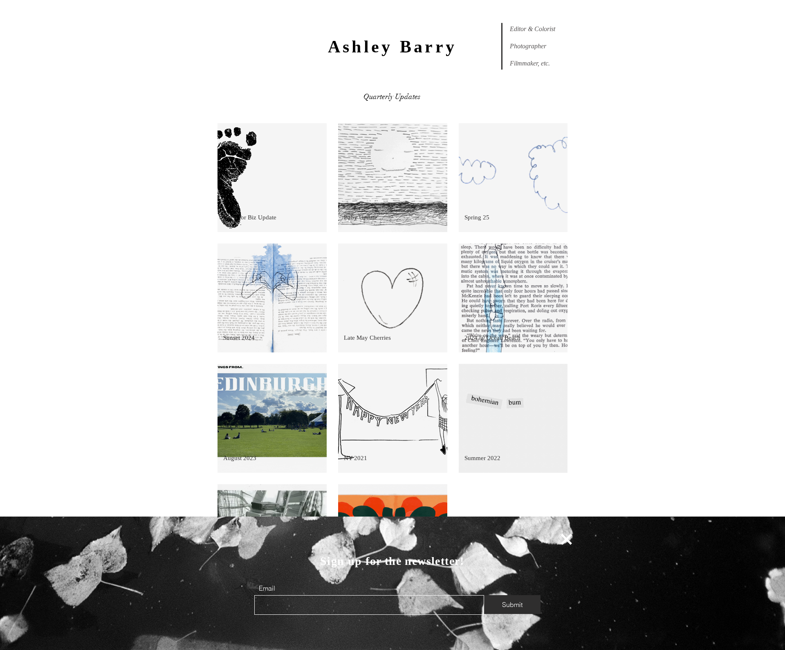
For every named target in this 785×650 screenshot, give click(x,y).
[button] (566, 539)
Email (267, 588)
